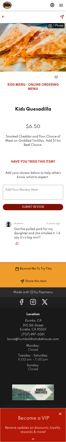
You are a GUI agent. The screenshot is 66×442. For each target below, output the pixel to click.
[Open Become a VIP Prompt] (33, 439)
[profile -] (52, 5)
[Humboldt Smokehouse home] (18, 5)
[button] (4, 16)
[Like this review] (18, 243)
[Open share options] (62, 16)
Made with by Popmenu (28, 292)
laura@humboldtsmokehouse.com (33, 339)
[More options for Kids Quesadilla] (56, 77)
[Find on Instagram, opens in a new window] (33, 303)
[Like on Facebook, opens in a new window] (21, 303)
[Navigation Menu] (61, 5)
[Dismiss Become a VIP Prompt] (60, 414)
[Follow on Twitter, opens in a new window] (45, 303)
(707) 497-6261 (33, 334)
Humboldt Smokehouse (33, 392)
